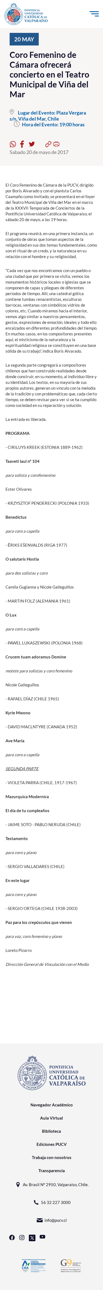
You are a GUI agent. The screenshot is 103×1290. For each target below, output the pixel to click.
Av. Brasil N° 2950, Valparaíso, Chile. (55, 1184)
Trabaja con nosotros (51, 1157)
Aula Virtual (51, 1117)
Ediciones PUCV (52, 1144)
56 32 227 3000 (56, 1202)
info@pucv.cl (55, 1220)
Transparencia (51, 1170)
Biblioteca (51, 1131)
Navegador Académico (51, 1104)
